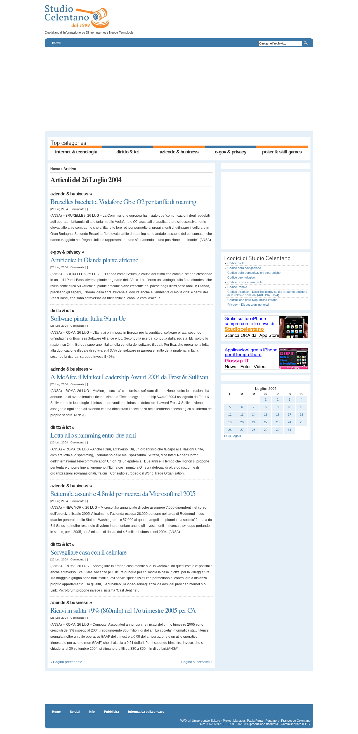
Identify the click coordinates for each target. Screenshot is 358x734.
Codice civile (235, 263)
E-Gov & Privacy (230, 152)
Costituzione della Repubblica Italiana (252, 299)
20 (242, 422)
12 (230, 414)
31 (289, 429)
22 (265, 422)
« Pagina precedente (66, 662)
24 (289, 422)
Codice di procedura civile (244, 282)
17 (289, 414)
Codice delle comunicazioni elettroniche (254, 272)
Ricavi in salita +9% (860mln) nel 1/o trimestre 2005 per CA (123, 610)
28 (253, 429)
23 (277, 422)
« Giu (227, 436)
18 (301, 414)
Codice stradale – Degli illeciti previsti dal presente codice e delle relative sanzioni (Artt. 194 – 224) (267, 293)
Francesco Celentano (295, 720)
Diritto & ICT (127, 152)
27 (242, 429)
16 (277, 414)
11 (301, 407)
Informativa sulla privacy (146, 711)
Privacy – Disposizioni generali (248, 304)
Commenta (77, 209)
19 (230, 422)
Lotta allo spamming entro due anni (93, 435)
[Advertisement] (179, 89)
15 (265, 414)
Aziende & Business (179, 152)
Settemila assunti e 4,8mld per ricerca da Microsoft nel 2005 (122, 493)
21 (253, 422)
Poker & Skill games (282, 152)
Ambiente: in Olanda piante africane (94, 259)
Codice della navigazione (244, 268)
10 (289, 407)
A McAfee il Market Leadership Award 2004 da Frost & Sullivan (129, 376)
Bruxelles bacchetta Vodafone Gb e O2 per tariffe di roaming (123, 201)
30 (277, 429)
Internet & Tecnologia (76, 152)
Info (92, 711)
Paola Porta (255, 720)
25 (301, 422)
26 (230, 429)
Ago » (237, 436)
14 (253, 414)
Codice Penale (237, 287)
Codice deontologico (241, 277)
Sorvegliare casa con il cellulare (88, 552)
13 (242, 414)
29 (265, 429)
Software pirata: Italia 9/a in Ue (88, 318)
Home (56, 43)
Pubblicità (111, 711)
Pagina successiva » (197, 662)
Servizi (75, 711)
